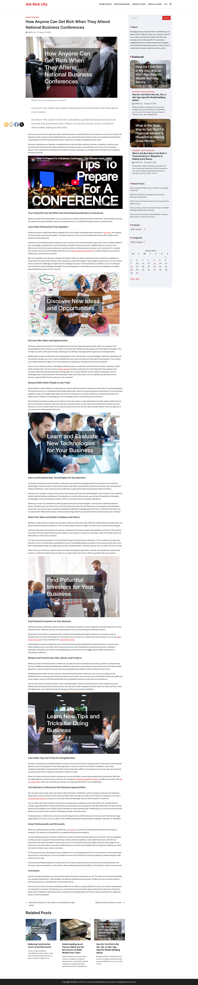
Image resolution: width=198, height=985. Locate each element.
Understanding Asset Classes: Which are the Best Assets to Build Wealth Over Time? (73, 948)
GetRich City (32, 32)
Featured (136, 91)
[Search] (170, 4)
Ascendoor (111, 982)
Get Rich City (37, 4)
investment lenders (67, 639)
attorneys (107, 232)
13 (154, 263)
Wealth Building (122, 4)
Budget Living (138, 4)
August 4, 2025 (151, 103)
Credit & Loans (154, 4)
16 (131, 266)
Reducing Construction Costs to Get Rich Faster (39, 945)
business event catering (37, 798)
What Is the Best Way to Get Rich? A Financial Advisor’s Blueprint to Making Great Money (149, 156)
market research (63, 369)
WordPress (131, 982)
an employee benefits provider (86, 779)
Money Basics (105, 4)
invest (72, 829)
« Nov (132, 278)
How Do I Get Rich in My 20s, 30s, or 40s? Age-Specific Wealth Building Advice (108, 948)
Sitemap (91, 982)
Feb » (138, 278)
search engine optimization (82, 251)
